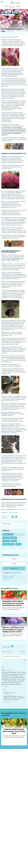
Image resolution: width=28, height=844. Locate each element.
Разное (14, 541)
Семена (18, 544)
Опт (13, 7)
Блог (17, 7)
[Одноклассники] (16, 517)
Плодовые (6, 541)
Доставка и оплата (9, 6)
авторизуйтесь (22, 651)
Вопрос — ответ (8, 534)
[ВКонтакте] (12, 517)
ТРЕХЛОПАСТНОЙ (12, 512)
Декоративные (19, 534)
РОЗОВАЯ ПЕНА (20, 509)
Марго (11, 694)
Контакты (18, 6)
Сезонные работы (8, 544)
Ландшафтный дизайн (9, 538)
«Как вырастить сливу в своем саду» (11, 260)
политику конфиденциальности (16, 573)
